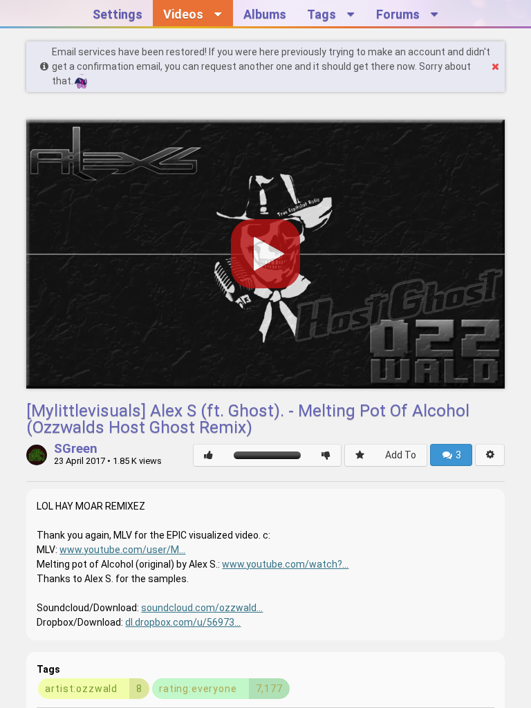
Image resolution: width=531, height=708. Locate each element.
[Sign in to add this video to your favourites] (360, 455)
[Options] (490, 455)
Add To (400, 454)
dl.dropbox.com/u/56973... (183, 622)
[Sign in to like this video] (208, 455)
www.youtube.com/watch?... (285, 564)
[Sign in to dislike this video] (326, 455)
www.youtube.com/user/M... (122, 549)
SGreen (75, 449)
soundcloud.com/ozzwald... (202, 607)
